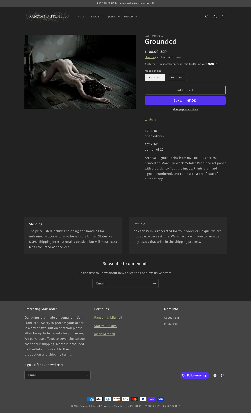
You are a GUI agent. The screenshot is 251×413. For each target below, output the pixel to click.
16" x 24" (177, 77)
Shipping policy (171, 405)
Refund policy (133, 405)
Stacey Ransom (105, 326)
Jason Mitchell (104, 334)
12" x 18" (155, 77)
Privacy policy (152, 405)
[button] (82, 16)
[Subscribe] (154, 283)
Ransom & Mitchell (108, 317)
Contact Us (171, 324)
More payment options (185, 109)
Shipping (150, 57)
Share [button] (152, 119)
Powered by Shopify (112, 406)
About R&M (171, 317)
